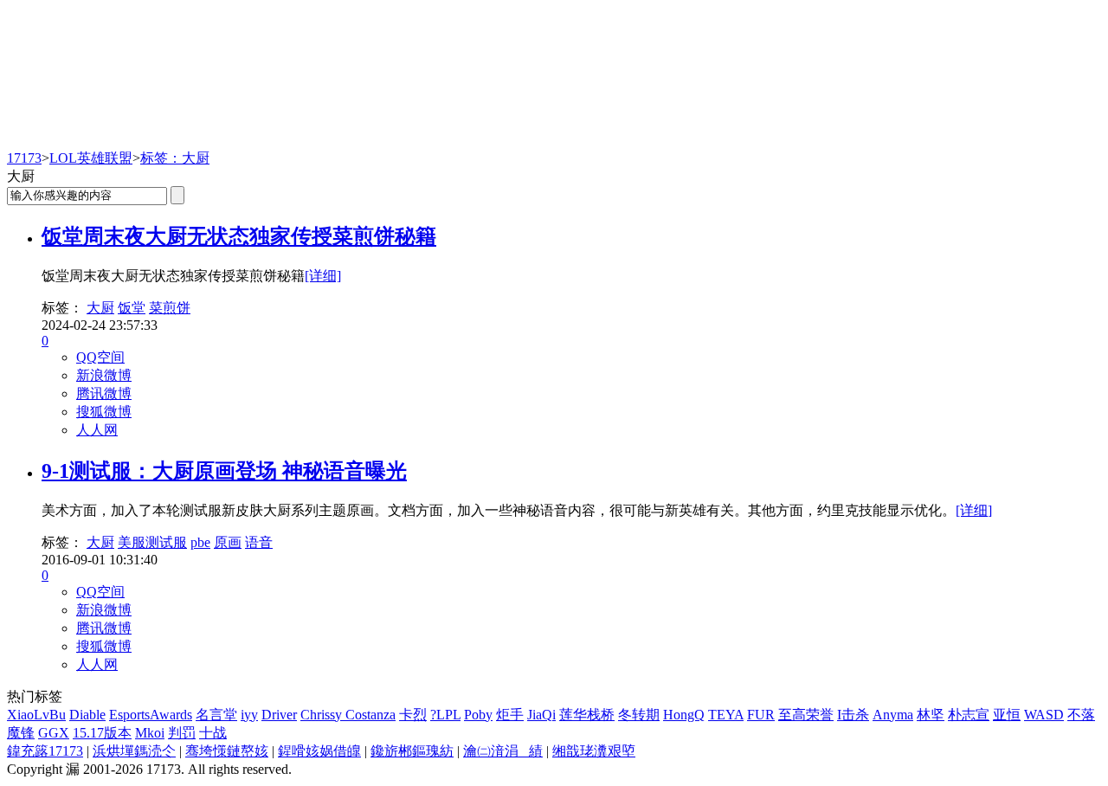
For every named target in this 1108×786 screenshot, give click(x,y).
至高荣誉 (806, 714)
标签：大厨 (174, 158)
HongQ (684, 714)
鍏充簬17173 (45, 751)
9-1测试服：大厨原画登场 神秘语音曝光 (224, 471)
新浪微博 (104, 375)
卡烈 (413, 714)
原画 (228, 542)
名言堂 (216, 714)
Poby (478, 714)
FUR (761, 714)
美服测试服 (152, 542)
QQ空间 (100, 357)
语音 (259, 542)
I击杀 (853, 714)
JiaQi (541, 714)
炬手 (510, 714)
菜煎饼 (169, 307)
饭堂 (131, 307)
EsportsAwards (150, 714)
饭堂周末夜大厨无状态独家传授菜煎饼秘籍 (239, 236)
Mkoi (149, 732)
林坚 (930, 714)
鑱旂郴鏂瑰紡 (412, 751)
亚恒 (1007, 714)
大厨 (100, 307)
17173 (24, 158)
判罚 (182, 732)
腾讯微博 (104, 393)
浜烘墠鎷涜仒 (134, 751)
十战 (213, 732)
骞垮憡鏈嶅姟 (226, 751)
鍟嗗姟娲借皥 (319, 751)
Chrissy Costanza (348, 714)
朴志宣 (968, 714)
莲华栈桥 (587, 714)
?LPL (445, 714)
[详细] (323, 275)
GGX (53, 732)
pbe (200, 542)
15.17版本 (102, 732)
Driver (279, 714)
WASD (1044, 714)
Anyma (893, 714)
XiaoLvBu (36, 714)
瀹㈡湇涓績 (503, 751)
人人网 (97, 429)
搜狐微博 (104, 411)
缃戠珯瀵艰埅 (593, 751)
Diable (87, 714)
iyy (249, 714)
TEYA (726, 714)
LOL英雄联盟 (90, 158)
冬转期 (639, 714)
